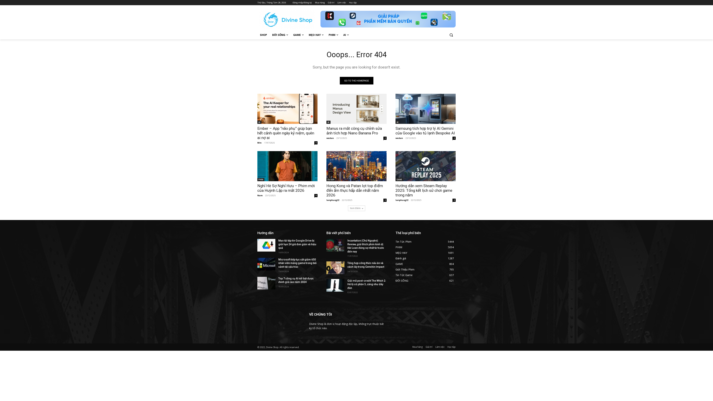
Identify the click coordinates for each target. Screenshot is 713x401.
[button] (451, 34)
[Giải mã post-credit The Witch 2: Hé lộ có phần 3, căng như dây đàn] (335, 285)
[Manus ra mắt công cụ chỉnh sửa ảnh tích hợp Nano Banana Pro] (356, 109)
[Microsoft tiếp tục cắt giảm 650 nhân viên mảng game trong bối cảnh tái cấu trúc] (266, 264)
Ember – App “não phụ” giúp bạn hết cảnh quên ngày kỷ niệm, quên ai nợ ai (285, 133)
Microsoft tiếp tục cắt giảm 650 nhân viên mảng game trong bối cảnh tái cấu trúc (297, 263)
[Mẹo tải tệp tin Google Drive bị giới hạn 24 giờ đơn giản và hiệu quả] (266, 245)
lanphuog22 (332, 200)
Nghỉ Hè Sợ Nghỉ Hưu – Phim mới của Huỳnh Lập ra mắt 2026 (286, 188)
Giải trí (429, 346)
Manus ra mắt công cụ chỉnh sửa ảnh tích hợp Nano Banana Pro (354, 130)
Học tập (451, 346)
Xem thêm (355, 208)
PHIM (260, 179)
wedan (330, 138)
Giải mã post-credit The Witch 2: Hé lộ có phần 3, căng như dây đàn (366, 284)
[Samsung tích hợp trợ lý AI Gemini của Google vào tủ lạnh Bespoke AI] (425, 109)
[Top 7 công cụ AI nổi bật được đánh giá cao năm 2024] (266, 283)
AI (259, 122)
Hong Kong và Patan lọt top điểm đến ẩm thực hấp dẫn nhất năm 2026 (354, 190)
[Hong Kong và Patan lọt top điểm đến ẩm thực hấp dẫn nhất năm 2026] (356, 166)
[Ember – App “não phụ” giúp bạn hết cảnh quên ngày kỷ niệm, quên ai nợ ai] (287, 109)
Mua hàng (417, 346)
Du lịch (331, 179)
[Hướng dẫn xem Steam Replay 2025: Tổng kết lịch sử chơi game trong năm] (425, 166)
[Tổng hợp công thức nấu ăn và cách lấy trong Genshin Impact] (335, 267)
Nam (260, 195)
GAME (399, 179)
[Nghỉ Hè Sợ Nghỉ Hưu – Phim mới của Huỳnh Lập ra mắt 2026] (287, 166)
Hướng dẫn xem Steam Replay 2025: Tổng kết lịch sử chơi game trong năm (423, 190)
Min (259, 142)
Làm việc (440, 346)
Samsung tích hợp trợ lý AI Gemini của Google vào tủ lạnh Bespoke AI (425, 130)
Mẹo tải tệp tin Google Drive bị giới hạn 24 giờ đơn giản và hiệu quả (297, 244)
